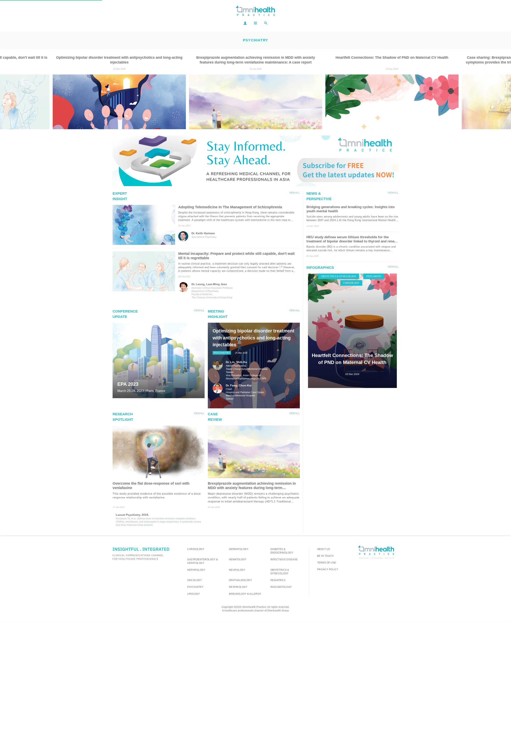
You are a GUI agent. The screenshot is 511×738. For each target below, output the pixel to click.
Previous (11, 91)
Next (499, 91)
